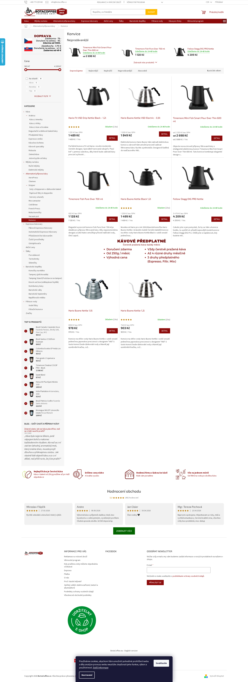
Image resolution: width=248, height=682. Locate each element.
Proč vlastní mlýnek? (73, 581)
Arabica (32, 115)
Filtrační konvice (36, 309)
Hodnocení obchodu (124, 491)
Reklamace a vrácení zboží (109, 2)
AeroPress (33, 177)
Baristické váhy (35, 290)
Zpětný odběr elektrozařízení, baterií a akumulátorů (81, 586)
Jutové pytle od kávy (38, 158)
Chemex (32, 181)
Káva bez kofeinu (36, 142)
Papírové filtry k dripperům (41, 193)
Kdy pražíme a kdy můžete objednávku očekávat (81, 565)
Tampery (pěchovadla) (38, 274)
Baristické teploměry (38, 293)
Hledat (151, 12)
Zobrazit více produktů (144, 62)
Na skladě (35, 78)
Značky (29, 313)
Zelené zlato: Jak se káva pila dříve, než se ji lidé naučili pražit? (42, 430)
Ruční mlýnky (34, 166)
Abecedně (142, 70)
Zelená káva (34, 154)
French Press (34, 208)
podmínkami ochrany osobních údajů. (188, 576)
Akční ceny (30, 247)
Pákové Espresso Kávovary (40, 228)
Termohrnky (34, 259)
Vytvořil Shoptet (217, 676)
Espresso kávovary (34, 224)
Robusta (32, 150)
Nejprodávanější (125, 70)
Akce (33, 82)
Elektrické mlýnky (36, 169)
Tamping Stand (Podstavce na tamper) (45, 278)
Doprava (67, 570)
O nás (66, 577)
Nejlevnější (93, 70)
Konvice (32, 220)
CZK (208, 2)
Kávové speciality (36, 146)
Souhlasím (161, 663)
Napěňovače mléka (37, 297)
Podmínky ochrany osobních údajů (79, 591)
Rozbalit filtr (41, 96)
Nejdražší (108, 70)
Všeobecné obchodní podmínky (77, 595)
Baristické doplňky (34, 266)
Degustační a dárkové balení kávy (43, 131)
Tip (32, 90)
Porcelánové (34, 255)
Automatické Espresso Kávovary (43, 231)
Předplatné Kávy (36, 135)
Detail (112, 138)
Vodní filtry (33, 305)
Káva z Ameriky (36, 119)
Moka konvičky (35, 212)
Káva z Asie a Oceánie (38, 127)
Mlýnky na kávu (32, 162)
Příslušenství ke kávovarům (40, 235)
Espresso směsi (36, 138)
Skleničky (33, 262)
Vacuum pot (34, 216)
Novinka (34, 86)
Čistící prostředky (36, 239)
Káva (28, 111)
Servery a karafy (36, 197)
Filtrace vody (31, 301)
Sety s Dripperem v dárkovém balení (45, 189)
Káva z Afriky (35, 123)
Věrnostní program (136, 2)
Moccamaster (35, 200)
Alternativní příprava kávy (37, 173)
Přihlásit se (155, 582)
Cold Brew (33, 204)
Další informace (100, 667)
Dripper (32, 185)
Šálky (28, 251)
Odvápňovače (35, 243)
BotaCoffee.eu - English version (124, 650)
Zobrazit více (124, 530)
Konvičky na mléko (37, 270)
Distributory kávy (36, 286)
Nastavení (87, 675)
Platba (67, 574)
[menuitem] (26, 21)
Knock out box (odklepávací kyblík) (44, 282)
